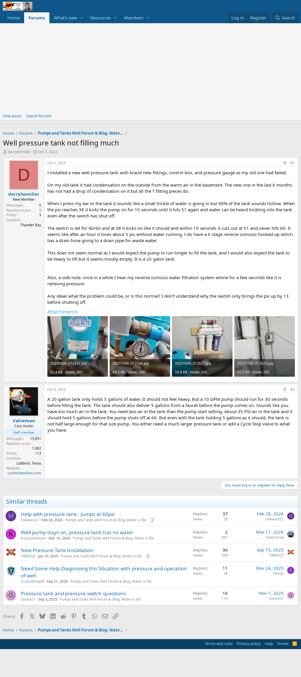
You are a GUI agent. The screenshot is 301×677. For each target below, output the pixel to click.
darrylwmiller (19, 151)
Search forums (38, 115)
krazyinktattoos (33, 538)
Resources (100, 18)
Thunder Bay (30, 224)
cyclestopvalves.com (24, 472)
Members (133, 18)
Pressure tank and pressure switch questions (73, 593)
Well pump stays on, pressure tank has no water (77, 532)
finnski (278, 573)
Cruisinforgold (32, 581)
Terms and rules (219, 643)
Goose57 (28, 599)
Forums (37, 18)
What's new (65, 18)
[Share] (284, 163)
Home (13, 18)
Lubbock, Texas (28, 463)
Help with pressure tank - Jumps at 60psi (68, 514)
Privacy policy (249, 643)
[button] (82, 17)
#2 (292, 389)
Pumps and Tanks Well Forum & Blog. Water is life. (106, 519)
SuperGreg (275, 537)
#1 (292, 162)
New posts (12, 115)
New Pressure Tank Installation (57, 550)
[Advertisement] (150, 67)
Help (269, 643)
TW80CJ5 (28, 556)
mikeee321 (30, 519)
